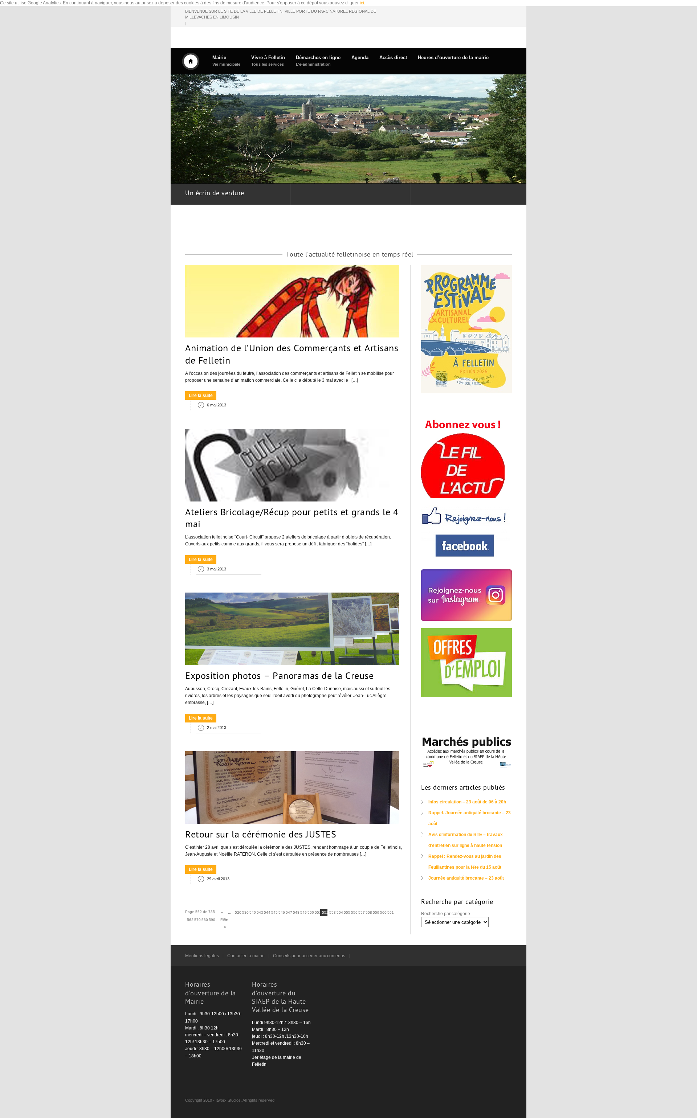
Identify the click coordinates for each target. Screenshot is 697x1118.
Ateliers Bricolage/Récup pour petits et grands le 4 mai (292, 519)
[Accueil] (191, 61)
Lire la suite (201, 395)
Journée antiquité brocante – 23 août (466, 878)
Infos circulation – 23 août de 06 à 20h (467, 801)
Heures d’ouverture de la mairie (453, 57)
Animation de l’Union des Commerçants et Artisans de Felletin (291, 355)
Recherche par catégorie (445, 913)
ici (362, 2)
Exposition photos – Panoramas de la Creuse (279, 677)
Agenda (359, 57)
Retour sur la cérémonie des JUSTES (260, 835)
